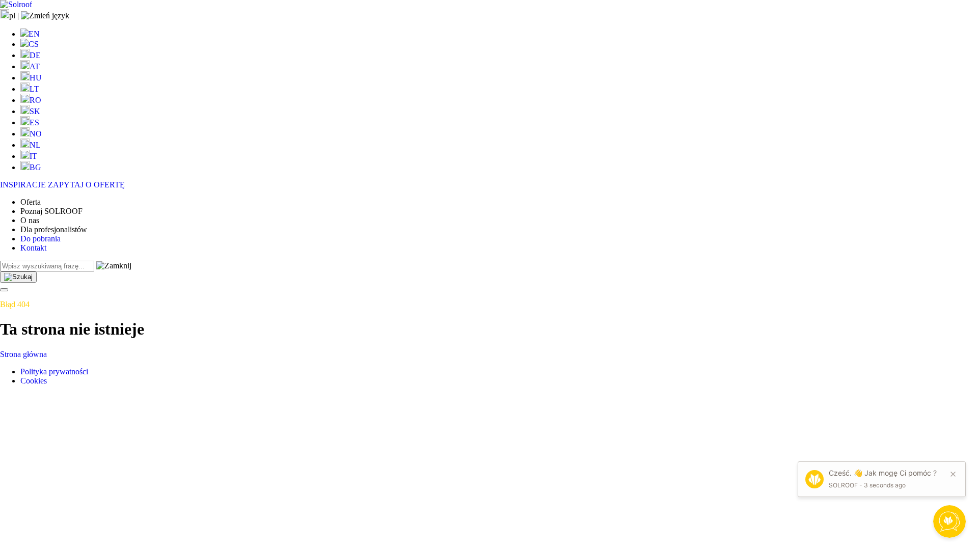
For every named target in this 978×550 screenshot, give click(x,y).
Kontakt (33, 247)
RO (35, 100)
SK (35, 111)
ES (34, 122)
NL (35, 145)
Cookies (33, 380)
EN (34, 34)
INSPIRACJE (23, 184)
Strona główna (23, 354)
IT (33, 156)
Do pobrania (40, 238)
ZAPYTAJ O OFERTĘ (86, 184)
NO (36, 133)
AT (35, 66)
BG (35, 167)
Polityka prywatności (54, 371)
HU (36, 77)
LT (34, 89)
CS (34, 44)
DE (35, 55)
